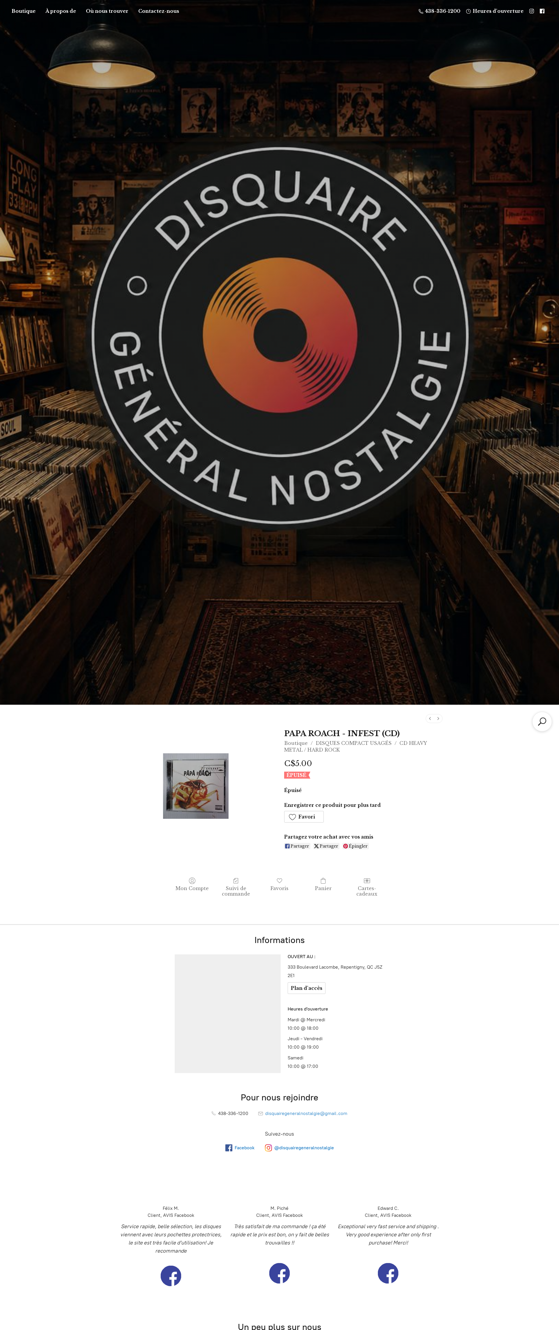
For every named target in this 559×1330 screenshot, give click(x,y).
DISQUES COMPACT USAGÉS (354, 743)
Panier (323, 888)
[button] (304, 817)
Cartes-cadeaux (366, 891)
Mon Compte (192, 888)
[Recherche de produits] (542, 721)
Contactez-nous (158, 11)
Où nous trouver (107, 11)
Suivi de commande (236, 891)
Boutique (24, 11)
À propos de (60, 11)
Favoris (279, 888)
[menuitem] (430, 718)
